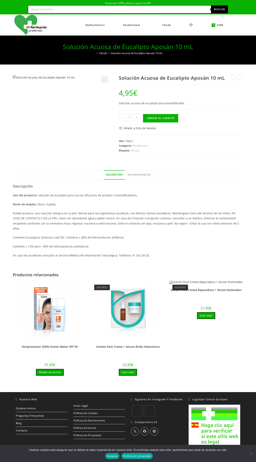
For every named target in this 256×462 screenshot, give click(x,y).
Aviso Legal (80, 405)
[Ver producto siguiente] (240, 77)
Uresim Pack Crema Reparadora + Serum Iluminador (206, 290)
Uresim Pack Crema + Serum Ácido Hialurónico (128, 347)
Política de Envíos (84, 428)
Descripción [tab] (114, 174)
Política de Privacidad (87, 435)
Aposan (135, 150)
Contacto (22, 430)
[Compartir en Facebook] (145, 431)
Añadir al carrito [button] (50, 372)
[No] (251, 453)
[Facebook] (137, 410)
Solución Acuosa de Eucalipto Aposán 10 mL (137, 53)
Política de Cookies (85, 413)
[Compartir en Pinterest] (154, 431)
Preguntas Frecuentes (30, 415)
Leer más (128, 372)
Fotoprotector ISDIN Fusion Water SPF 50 (50, 347)
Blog (18, 423)
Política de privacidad (137, 456)
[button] (104, 80)
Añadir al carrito (160, 118)
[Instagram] (149, 410)
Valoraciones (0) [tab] (138, 174)
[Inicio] (94, 53)
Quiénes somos (26, 408)
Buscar (219, 9)
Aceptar (112, 456)
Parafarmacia (140, 145)
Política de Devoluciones (89, 420)
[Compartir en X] (135, 431)
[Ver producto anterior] (233, 77)
